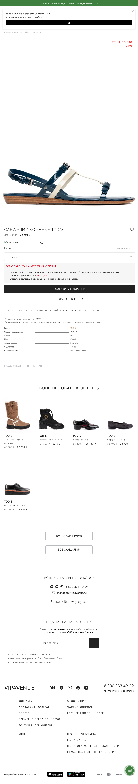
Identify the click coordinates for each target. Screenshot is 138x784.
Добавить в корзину (70, 289)
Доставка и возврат (34, 707)
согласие (19, 654)
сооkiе (46, 17)
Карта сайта (76, 740)
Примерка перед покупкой (39, 719)
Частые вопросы (80, 707)
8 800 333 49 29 (76, 587)
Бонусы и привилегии (36, 725)
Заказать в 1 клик (70, 299)
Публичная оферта (81, 733)
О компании (77, 701)
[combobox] (69, 256)
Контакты (26, 701)
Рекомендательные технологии (92, 752)
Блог (22, 733)
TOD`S (73, 328)
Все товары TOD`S (69, 536)
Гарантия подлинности (86, 713)
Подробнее (85, 3)
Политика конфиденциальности (93, 746)
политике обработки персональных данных (30, 662)
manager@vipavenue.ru (72, 593)
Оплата (24, 713)
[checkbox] (33, 658)
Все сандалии (69, 550)
